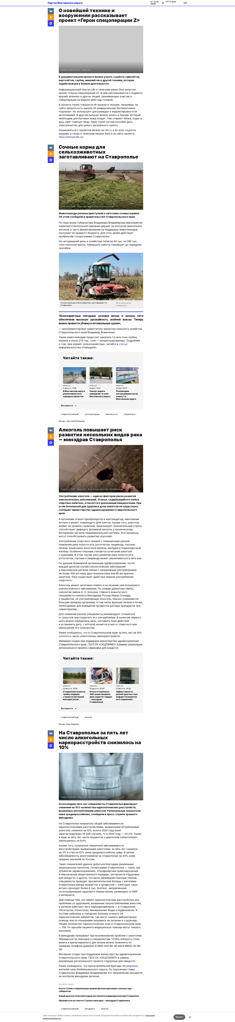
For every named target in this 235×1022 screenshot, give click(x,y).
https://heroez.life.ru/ (71, 137)
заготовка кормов (92, 414)
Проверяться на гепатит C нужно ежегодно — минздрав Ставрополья (94, 1000)
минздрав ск (90, 1009)
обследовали (130, 965)
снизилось (65, 636)
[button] (101, 49)
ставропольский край (70, 414)
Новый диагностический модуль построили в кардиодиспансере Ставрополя (99, 996)
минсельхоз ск (112, 414)
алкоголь (88, 717)
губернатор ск (130, 414)
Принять (179, 1017)
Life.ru (108, 130)
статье (123, 344)
